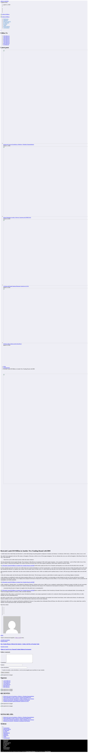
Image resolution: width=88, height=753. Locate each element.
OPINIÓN (5, 20)
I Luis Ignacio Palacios (30, 751)
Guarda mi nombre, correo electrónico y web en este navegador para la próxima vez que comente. (23, 670)
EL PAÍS (5, 24)
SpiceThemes (48, 751)
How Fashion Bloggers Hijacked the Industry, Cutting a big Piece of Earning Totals (20, 644)
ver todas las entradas (5, 640)
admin (2, 635)
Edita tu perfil (18, 637)
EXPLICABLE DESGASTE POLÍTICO (12, 344)
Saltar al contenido (5, 1)
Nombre (2, 664)
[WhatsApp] (3, 613)
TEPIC (4, 25)
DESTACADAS (7, 21)
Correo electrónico (5, 667)
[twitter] (3, 608)
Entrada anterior (4, 641)
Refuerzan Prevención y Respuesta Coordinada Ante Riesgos (16, 700)
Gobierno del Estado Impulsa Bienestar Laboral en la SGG (16, 286)
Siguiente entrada (4, 646)
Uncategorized (6, 738)
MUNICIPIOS (6, 26)
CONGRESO (6, 27)
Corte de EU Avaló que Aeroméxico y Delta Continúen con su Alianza (18, 698)
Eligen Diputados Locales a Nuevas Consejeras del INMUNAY (17, 217)
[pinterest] (3, 612)
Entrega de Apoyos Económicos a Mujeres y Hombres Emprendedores (18, 144)
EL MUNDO (6, 22)
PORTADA (6, 19)
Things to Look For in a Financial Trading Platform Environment (16, 649)
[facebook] (3, 607)
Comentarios (3, 662)
